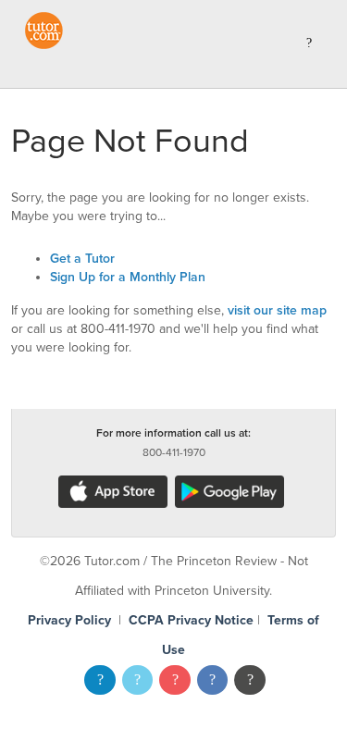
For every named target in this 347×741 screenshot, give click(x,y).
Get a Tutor (82, 258)
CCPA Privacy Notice (191, 620)
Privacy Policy (69, 620)
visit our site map (277, 310)
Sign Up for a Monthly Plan (127, 277)
